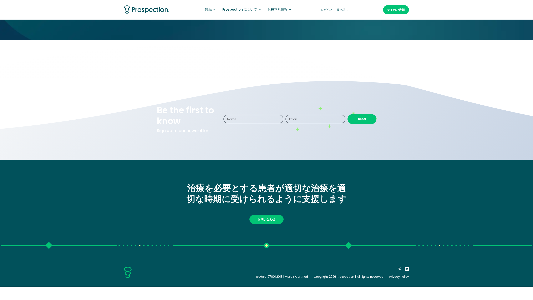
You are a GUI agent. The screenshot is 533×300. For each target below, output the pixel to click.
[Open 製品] (214, 9)
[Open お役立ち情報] (290, 9)
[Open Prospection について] (259, 9)
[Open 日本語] (347, 10)
